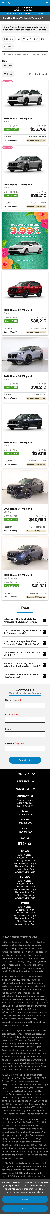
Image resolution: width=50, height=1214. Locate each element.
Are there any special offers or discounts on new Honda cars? (21, 642)
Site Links (23, 781)
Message (14, 743)
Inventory (23, 774)
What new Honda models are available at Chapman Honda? (20, 620)
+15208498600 (25, 814)
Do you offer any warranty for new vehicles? (21, 676)
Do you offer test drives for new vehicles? (22, 653)
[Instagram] (25, 844)
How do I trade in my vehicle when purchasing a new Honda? (22, 664)
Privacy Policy (35, 1192)
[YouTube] (29, 844)
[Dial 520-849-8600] (9, 3)
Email (13, 714)
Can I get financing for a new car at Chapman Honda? (23, 631)
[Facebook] (20, 844)
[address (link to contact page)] (3, 3)
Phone (8, 729)
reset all (18, 46)
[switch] (47, 3)
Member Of (23, 789)
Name (13, 700)
